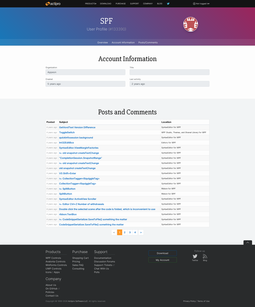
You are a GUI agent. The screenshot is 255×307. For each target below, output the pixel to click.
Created (49, 79)
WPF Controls (53, 257)
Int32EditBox (66, 142)
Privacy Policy (189, 301)
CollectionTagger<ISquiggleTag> (79, 178)
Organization (51, 67)
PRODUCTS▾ (90, 4)
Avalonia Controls (55, 261)
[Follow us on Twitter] (168, 3)
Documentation (102, 257)
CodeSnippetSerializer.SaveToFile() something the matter (93, 219)
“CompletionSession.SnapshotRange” (80, 157)
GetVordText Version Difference (77, 127)
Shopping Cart (80, 257)
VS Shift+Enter (67, 173)
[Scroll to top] (247, 242)
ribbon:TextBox (68, 214)
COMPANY (148, 4)
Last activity (135, 79)
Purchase (80, 252)
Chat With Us (101, 268)
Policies (50, 292)
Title (132, 67)
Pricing (76, 261)
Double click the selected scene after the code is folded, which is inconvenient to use (107, 209)
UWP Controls (53, 268)
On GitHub (52, 288)
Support (100, 252)
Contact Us (52, 295)
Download (162, 253)
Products (53, 252)
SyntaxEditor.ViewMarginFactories (78, 147)
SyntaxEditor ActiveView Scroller (77, 198)
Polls (96, 272)
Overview (102, 42)
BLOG (159, 4)
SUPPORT (134, 4)
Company (53, 279)
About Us (51, 284)
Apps (57, 272)
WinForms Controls (56, 265)
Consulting (78, 268)
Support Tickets (103, 265)
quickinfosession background (76, 137)
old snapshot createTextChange (79, 152)
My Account (162, 259)
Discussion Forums (104, 261)
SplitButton (67, 188)
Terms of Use (203, 301)
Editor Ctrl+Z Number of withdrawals (81, 204)
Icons (49, 272)
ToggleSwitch (67, 132)
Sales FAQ (77, 265)
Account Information (123, 42)
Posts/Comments (148, 42)
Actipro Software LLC (78, 301)
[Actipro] (53, 4)
